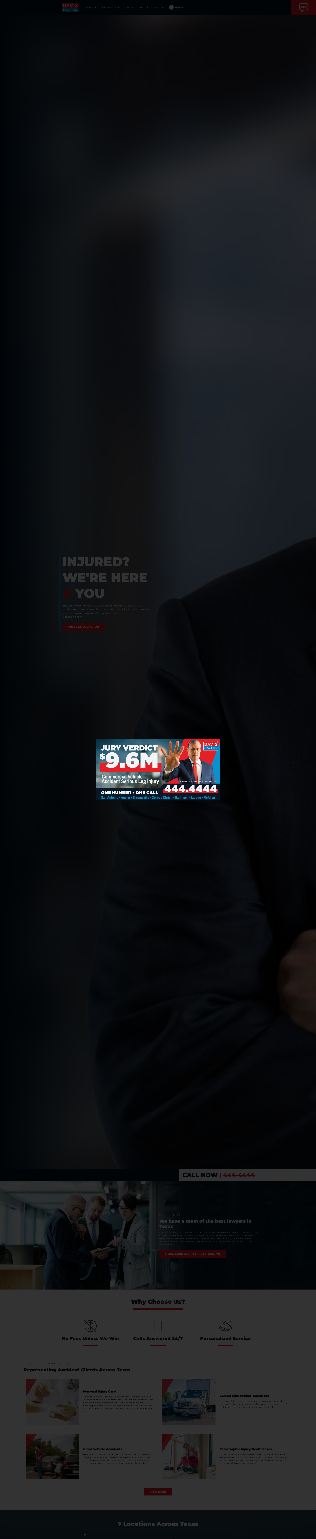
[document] (158, 769)
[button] (216, 742)
